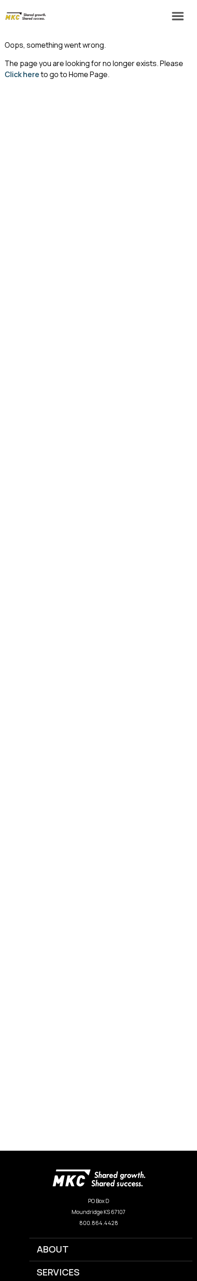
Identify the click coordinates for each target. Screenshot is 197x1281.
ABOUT (53, 1249)
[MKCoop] (23, 16)
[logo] (98, 1177)
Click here (22, 74)
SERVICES (58, 1272)
